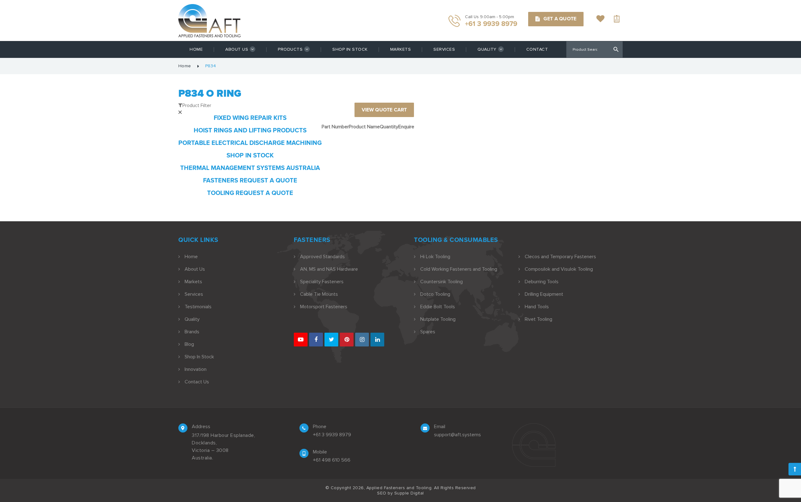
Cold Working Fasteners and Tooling (458, 269)
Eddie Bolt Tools (437, 306)
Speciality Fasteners (322, 281)
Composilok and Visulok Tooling (559, 269)
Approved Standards (322, 256)
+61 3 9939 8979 (332, 435)
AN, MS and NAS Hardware (329, 269)
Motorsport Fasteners (323, 306)
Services (444, 49)
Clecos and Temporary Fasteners (560, 256)
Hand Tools (537, 306)
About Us (236, 49)
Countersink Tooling (441, 281)
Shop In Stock (350, 49)
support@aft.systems (457, 435)
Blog (189, 344)
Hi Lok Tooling (435, 256)
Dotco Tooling (435, 294)
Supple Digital (409, 493)
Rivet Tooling (538, 319)
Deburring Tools (542, 281)
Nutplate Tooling (438, 319)
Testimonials (198, 306)
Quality (487, 49)
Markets (400, 49)
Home (196, 49)
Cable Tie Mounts (319, 294)
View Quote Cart (384, 109)
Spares (427, 331)
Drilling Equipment (544, 294)
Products (290, 49)
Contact (537, 49)
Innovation (196, 369)
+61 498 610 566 (331, 460)
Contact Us (197, 381)
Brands (192, 331)
